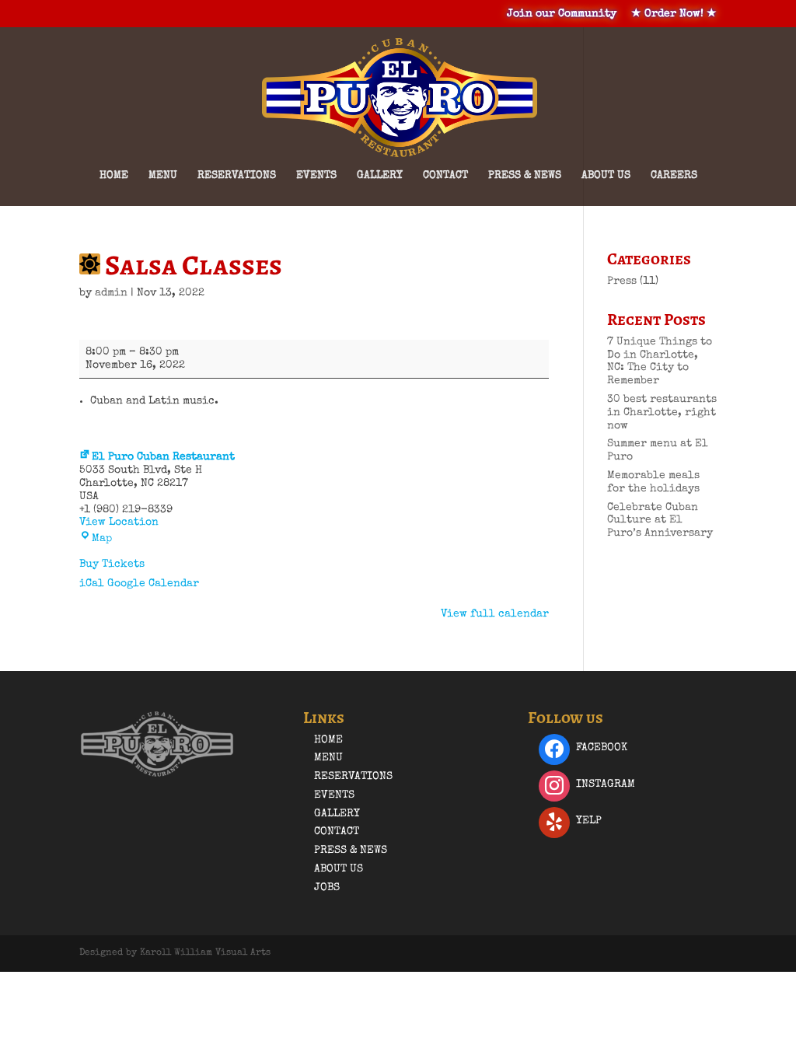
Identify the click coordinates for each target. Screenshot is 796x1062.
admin (111, 293)
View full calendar (495, 614)
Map (102, 538)
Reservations (236, 175)
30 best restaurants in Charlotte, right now (662, 412)
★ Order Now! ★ (674, 14)
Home (114, 175)
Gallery (380, 175)
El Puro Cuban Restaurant (163, 457)
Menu (162, 175)
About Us (605, 175)
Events (316, 175)
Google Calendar (153, 583)
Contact (445, 175)
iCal (91, 583)
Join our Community (561, 14)
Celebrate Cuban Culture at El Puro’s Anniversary (660, 521)
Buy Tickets (112, 564)
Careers (674, 175)
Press (622, 281)
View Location (119, 522)
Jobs (327, 887)
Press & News (524, 175)
